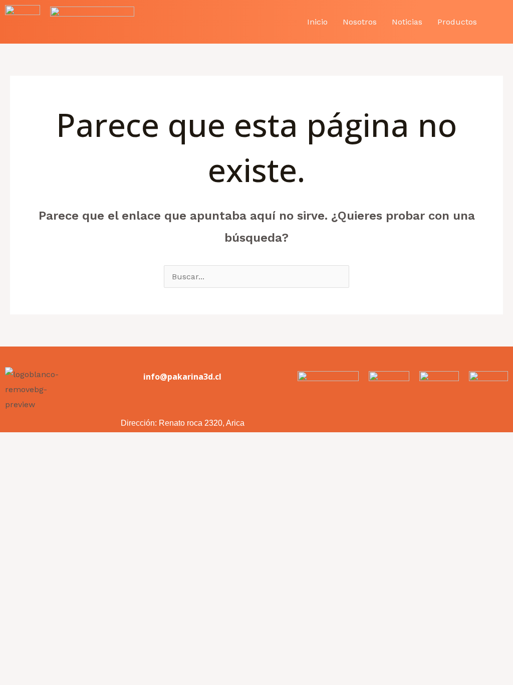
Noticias (407, 22)
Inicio (317, 22)
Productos (457, 22)
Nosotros (360, 22)
